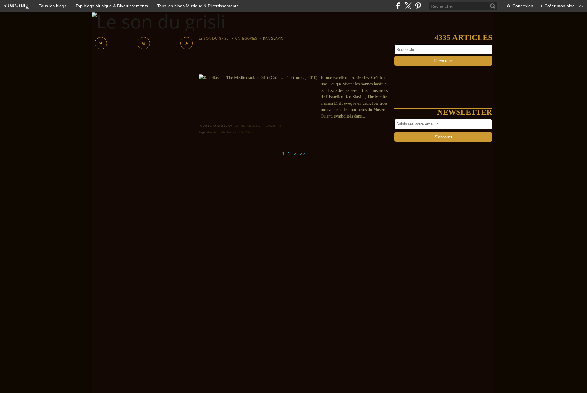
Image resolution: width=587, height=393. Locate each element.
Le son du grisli (214, 38)
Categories (246, 38)
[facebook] (398, 5)
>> (302, 154)
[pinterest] (418, 5)
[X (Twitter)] (408, 5)
